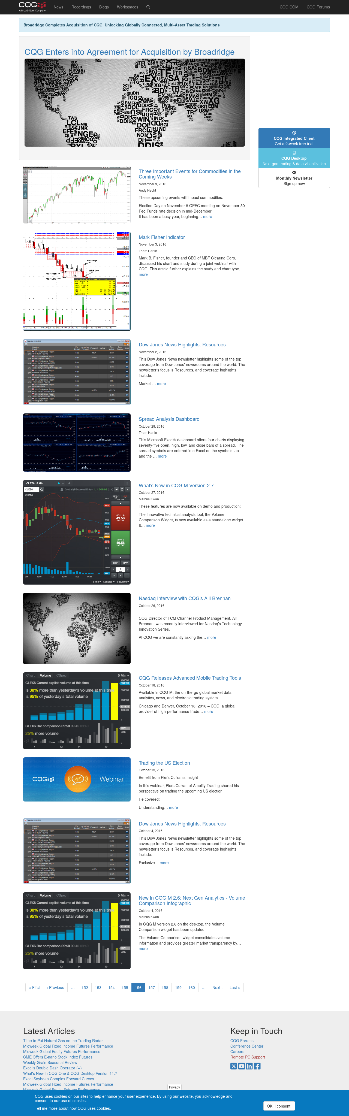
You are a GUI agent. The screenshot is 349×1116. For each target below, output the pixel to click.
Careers (237, 1051)
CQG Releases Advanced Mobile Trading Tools (190, 677)
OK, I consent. (279, 1106)
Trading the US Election (164, 762)
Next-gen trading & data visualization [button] (294, 160)
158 (166, 987)
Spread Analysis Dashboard (169, 418)
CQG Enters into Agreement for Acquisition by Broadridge (130, 51)
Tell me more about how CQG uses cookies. (73, 1108)
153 (99, 987)
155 (126, 987)
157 (152, 987)
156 (140, 988)
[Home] (34, 7)
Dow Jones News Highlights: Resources (182, 344)
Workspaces (127, 7)
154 (112, 987)
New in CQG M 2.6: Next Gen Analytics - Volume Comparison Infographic (192, 900)
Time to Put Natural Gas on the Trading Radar (63, 1040)
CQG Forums (318, 7)
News (58, 7)
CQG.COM (289, 7)
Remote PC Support (247, 1057)
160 (192, 987)
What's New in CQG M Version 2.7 (176, 485)
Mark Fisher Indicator (162, 236)
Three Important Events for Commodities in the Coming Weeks (190, 173)
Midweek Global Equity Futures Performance (61, 1051)
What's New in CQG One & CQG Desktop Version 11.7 (70, 1073)
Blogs (104, 7)
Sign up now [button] (294, 180)
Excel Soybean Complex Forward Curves (58, 1078)
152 (86, 987)
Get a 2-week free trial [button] (294, 140)
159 (179, 987)
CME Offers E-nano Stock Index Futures (57, 1057)
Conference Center (246, 1046)
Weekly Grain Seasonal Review (50, 1062)
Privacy (174, 1087)
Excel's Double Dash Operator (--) (52, 1067)
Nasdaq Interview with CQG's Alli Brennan (185, 597)
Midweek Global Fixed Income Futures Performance (68, 1046)
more (207, 216)
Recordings (81, 7)
